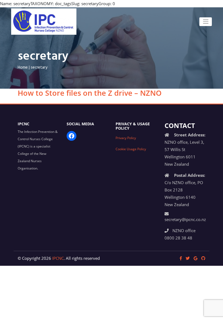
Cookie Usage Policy (131, 149)
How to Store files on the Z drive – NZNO (90, 93)
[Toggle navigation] (205, 21)
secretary (39, 67)
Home (23, 67)
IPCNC (58, 258)
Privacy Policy (126, 138)
